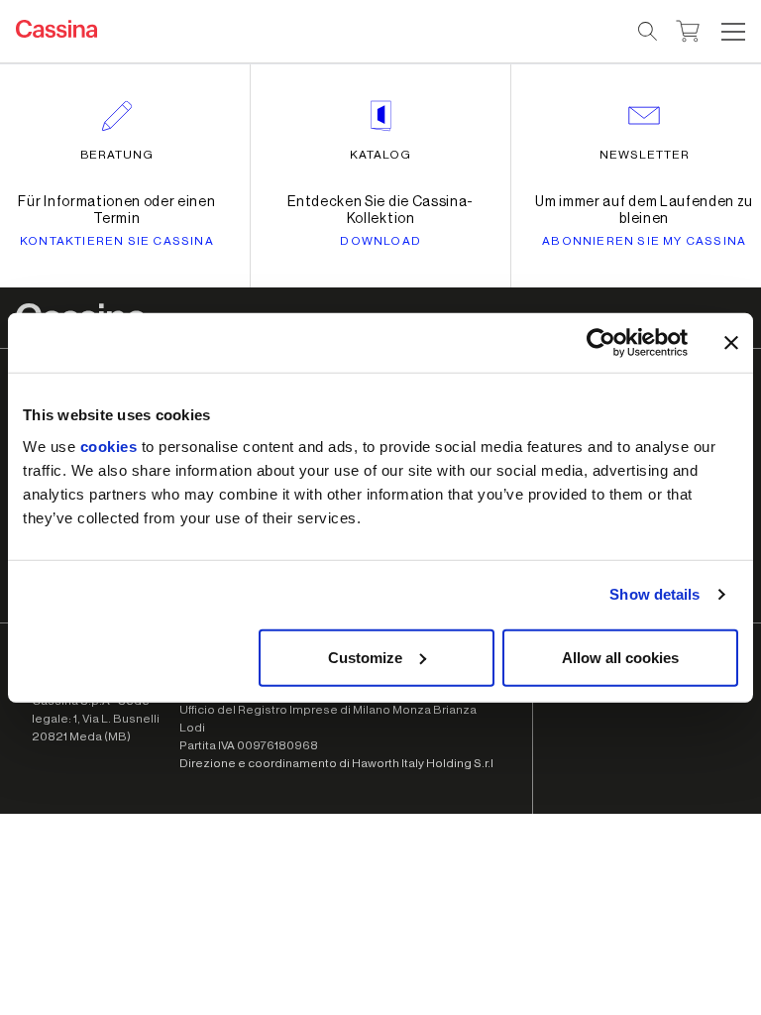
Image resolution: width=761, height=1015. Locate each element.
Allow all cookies (620, 656)
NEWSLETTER (644, 155)
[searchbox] (648, 32)
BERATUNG (117, 155)
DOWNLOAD (380, 241)
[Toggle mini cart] (688, 29)
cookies (109, 445)
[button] (730, 32)
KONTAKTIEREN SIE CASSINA (117, 241)
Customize (365, 656)
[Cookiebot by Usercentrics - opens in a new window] (601, 343)
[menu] (733, 32)
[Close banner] (731, 343)
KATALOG (380, 155)
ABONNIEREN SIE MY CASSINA (644, 241)
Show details (654, 594)
